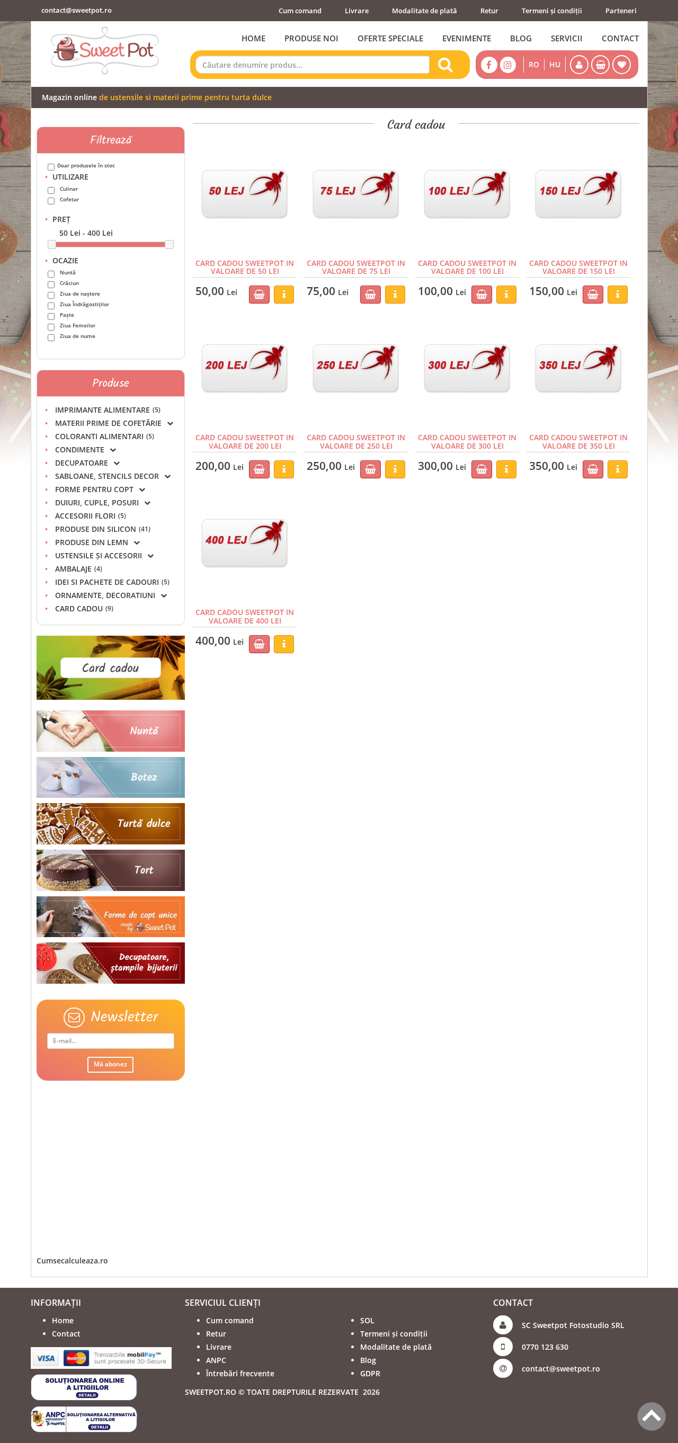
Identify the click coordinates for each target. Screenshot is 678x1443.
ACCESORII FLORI (90, 516)
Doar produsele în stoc (86, 165)
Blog (368, 1360)
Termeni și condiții (552, 10)
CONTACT (620, 38)
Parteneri (621, 10)
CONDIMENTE (79, 449)
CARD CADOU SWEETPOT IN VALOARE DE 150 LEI (578, 267)
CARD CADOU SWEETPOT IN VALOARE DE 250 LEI (356, 441)
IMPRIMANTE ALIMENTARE (107, 410)
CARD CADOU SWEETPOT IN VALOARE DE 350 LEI (578, 441)
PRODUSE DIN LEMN (91, 542)
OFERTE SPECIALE (390, 38)
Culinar (69, 188)
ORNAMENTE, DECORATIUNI (105, 595)
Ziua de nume (77, 336)
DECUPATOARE (81, 463)
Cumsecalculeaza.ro (72, 1260)
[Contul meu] (579, 64)
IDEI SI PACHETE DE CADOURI (112, 582)
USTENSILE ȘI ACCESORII (98, 555)
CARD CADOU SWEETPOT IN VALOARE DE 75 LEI (356, 267)
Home (63, 1320)
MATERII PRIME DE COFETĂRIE (108, 423)
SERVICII (567, 38)
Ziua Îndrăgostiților (84, 304)
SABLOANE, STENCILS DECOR (107, 476)
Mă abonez (110, 1063)
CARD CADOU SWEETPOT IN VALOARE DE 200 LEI (244, 441)
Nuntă (68, 272)
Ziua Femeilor (77, 325)
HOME (253, 38)
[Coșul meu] (600, 64)
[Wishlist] (621, 64)
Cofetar (69, 199)
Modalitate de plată (424, 10)
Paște (67, 314)
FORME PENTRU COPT (94, 489)
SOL (367, 1320)
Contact (66, 1334)
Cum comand (300, 10)
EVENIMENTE (466, 38)
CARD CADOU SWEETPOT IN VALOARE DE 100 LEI (467, 267)
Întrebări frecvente (240, 1373)
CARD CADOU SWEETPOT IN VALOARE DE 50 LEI (244, 267)
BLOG (521, 38)
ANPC (216, 1360)
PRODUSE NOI (311, 38)
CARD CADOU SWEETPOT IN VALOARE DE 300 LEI (467, 441)
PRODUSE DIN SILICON (102, 529)
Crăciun (69, 283)
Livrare (357, 10)
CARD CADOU (84, 608)
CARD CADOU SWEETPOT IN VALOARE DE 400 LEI (244, 616)
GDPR (370, 1373)
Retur (489, 10)
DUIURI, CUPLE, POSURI (97, 502)
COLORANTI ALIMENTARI (104, 436)
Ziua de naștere (80, 293)
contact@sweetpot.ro (76, 10)
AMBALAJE (78, 569)
